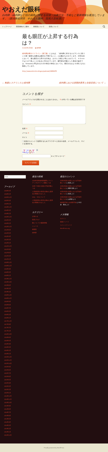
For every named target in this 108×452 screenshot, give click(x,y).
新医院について (38, 27)
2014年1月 (7, 432)
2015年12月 (8, 357)
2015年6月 (7, 376)
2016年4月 (7, 344)
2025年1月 (7, 204)
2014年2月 (7, 429)
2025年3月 (7, 200)
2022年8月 (7, 230)
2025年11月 (8, 197)
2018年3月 (7, 311)
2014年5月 (7, 419)
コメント (26, 104)
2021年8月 (7, 253)
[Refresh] (37, 150)
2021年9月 (7, 249)
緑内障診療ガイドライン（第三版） (35, 53)
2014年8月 (7, 409)
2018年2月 (7, 314)
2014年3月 (7, 425)
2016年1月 (7, 354)
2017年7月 (7, 327)
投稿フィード (64, 222)
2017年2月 (7, 331)
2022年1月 (7, 243)
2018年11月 (8, 298)
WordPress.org (65, 228)
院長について (53, 27)
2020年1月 (7, 275)
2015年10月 (8, 363)
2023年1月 (7, 223)
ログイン (63, 218)
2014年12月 (8, 396)
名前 (25, 128)
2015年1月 (7, 393)
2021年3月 (7, 256)
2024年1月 (7, 213)
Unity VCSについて (38, 197)
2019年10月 (8, 282)
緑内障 (38, 48)
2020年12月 (8, 262)
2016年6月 (7, 337)
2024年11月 (8, 207)
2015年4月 (7, 383)
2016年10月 (8, 334)
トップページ (7, 27)
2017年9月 (7, 324)
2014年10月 (8, 402)
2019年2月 (7, 292)
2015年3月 (7, 386)
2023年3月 (7, 220)
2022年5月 (7, 233)
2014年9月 (7, 406)
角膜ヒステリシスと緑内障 (16, 82)
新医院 (34, 229)
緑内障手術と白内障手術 (68, 202)
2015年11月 (8, 360)
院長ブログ (36, 220)
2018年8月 (7, 305)
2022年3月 (7, 240)
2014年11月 (8, 399)
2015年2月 (7, 389)
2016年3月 (7, 347)
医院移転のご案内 (22, 27)
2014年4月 (7, 422)
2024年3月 (7, 210)
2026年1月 (7, 194)
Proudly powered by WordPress (54, 448)
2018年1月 (7, 318)
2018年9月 (7, 301)
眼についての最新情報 (39, 223)
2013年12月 (8, 435)
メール (25, 133)
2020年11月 (8, 266)
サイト (24, 137)
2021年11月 (8, 246)
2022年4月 (7, 236)
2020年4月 (7, 269)
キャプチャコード (57, 156)
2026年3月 (7, 191)
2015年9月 (7, 367)
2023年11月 (8, 217)
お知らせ (35, 216)
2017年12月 (8, 321)
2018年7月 (7, 308)
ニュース (35, 226)
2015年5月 (7, 380)
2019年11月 (8, 279)
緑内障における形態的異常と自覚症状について (82, 82)
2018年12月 (8, 295)
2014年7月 (7, 412)
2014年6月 (7, 415)
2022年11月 (8, 226)
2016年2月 (7, 350)
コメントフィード (66, 225)
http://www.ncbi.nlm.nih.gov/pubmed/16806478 (39, 71)
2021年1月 (7, 259)
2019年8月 (7, 285)
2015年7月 (7, 373)
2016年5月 (7, 341)
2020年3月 (7, 272)
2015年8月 (7, 370)
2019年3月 (7, 288)
